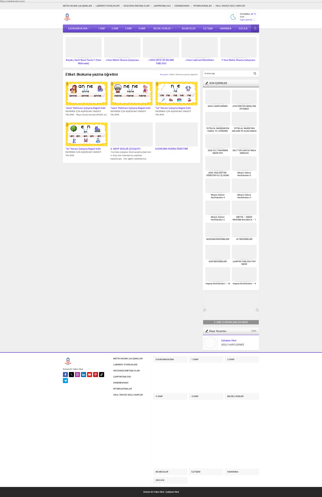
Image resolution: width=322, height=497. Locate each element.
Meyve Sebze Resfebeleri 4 (218, 196)
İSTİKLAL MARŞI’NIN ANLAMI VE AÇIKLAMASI (244, 129)
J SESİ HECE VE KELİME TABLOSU (122, 62)
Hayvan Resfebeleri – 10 (218, 283)
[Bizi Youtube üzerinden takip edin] (89, 374)
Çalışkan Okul (228, 340)
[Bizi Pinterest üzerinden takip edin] (95, 374)
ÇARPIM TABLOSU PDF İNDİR (244, 262)
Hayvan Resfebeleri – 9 (244, 283)
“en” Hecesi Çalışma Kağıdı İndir (83, 148)
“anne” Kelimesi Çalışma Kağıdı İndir (85, 108)
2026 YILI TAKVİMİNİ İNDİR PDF (218, 151)
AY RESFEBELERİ (244, 239)
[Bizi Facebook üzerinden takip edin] (65, 374)
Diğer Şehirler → (247, 20)
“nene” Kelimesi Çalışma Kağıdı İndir (130, 108)
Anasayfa (164, 74)
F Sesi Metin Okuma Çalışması (200, 60)
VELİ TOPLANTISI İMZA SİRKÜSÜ (244, 151)
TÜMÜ (253, 331)
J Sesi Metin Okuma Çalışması (83, 60)
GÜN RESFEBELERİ (218, 261)
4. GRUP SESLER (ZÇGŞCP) (125, 148)
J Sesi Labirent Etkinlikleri (161, 60)
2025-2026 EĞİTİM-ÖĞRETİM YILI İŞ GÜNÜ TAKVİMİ (217, 175)
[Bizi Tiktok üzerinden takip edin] (101, 374)
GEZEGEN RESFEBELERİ (217, 239)
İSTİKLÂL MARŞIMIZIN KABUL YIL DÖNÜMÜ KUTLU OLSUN (217, 131)
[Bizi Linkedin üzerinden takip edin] (83, 374)
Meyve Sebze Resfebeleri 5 (244, 174)
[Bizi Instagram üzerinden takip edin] (77, 374)
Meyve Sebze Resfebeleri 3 (244, 196)
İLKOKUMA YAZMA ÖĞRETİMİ (171, 148)
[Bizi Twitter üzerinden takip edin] (71, 374)
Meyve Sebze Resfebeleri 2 (218, 218)
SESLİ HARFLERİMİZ (218, 106)
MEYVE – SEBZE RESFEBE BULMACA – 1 (244, 218)
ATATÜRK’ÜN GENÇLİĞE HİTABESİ (244, 107)
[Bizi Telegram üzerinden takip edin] (65, 380)
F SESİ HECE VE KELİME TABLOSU (238, 62)
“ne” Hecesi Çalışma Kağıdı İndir (173, 108)
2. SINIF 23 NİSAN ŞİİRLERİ (231, 322)
